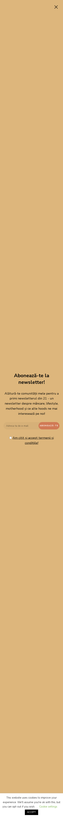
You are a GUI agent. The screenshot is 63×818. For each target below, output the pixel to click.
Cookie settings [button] (48, 806)
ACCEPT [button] (31, 812)
